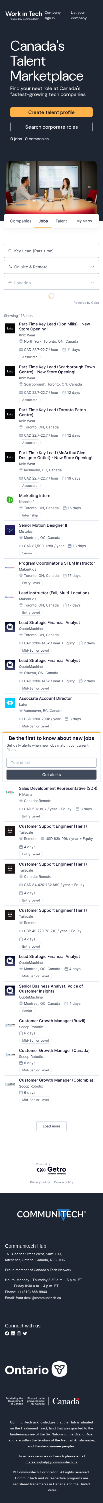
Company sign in (52, 15)
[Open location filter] (92, 282)
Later (23, 704)
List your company (79, 15)
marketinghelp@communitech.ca (52, 1462)
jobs (43, 220)
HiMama (25, 794)
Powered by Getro (86, 302)
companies (20, 220)
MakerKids (27, 569)
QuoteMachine (31, 628)
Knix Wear (27, 335)
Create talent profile (51, 112)
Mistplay (26, 531)
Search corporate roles (51, 127)
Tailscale (26, 832)
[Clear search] (92, 250)
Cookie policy (63, 1182)
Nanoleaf (26, 502)
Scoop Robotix (31, 1027)
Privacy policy (40, 1182)
